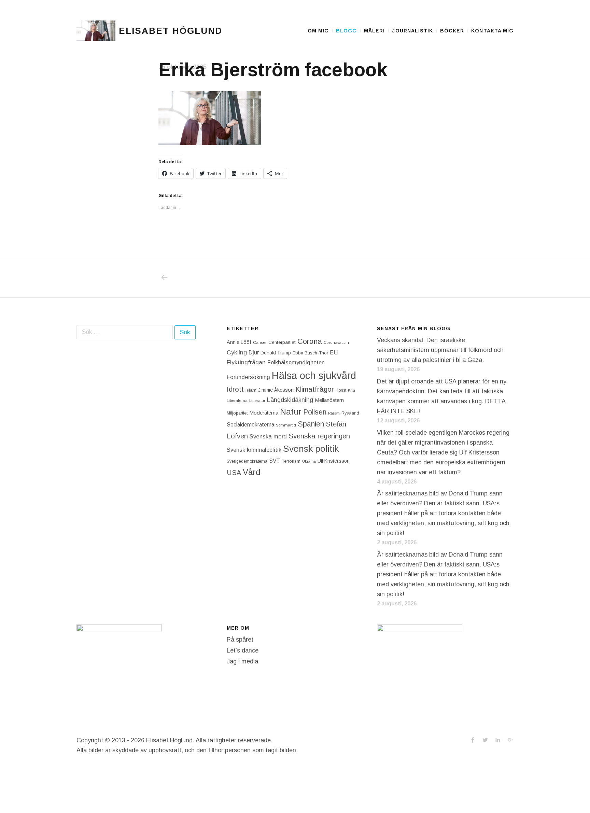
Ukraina (309, 461)
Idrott (235, 389)
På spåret (240, 639)
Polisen (314, 412)
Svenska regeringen (319, 436)
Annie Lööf (239, 342)
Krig (351, 390)
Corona (309, 341)
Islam (250, 390)
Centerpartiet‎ (282, 342)
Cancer (260, 342)
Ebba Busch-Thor (310, 352)
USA (234, 472)
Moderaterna (263, 413)
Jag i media (242, 661)
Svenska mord (268, 436)
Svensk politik (311, 449)
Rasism (334, 413)
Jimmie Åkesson (276, 390)
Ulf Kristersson (334, 461)
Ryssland (350, 413)
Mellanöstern (329, 400)
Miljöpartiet (237, 413)
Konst (341, 390)
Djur (254, 352)
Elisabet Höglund (170, 31)
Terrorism (291, 461)
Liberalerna (237, 400)
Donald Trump (276, 352)
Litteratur (257, 400)
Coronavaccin (336, 342)
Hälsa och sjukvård (314, 375)
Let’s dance (242, 650)
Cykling (237, 352)
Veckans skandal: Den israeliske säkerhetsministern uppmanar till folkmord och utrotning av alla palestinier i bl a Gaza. (440, 350)
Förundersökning (248, 377)
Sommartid (286, 425)
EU (334, 352)
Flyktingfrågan (246, 362)
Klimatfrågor (314, 389)
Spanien (311, 424)
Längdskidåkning (290, 399)
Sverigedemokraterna (247, 461)
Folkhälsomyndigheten (296, 362)
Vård (252, 472)
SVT (274, 461)
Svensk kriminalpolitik (254, 450)
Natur (290, 411)
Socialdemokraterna (250, 424)
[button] (95, 30)
